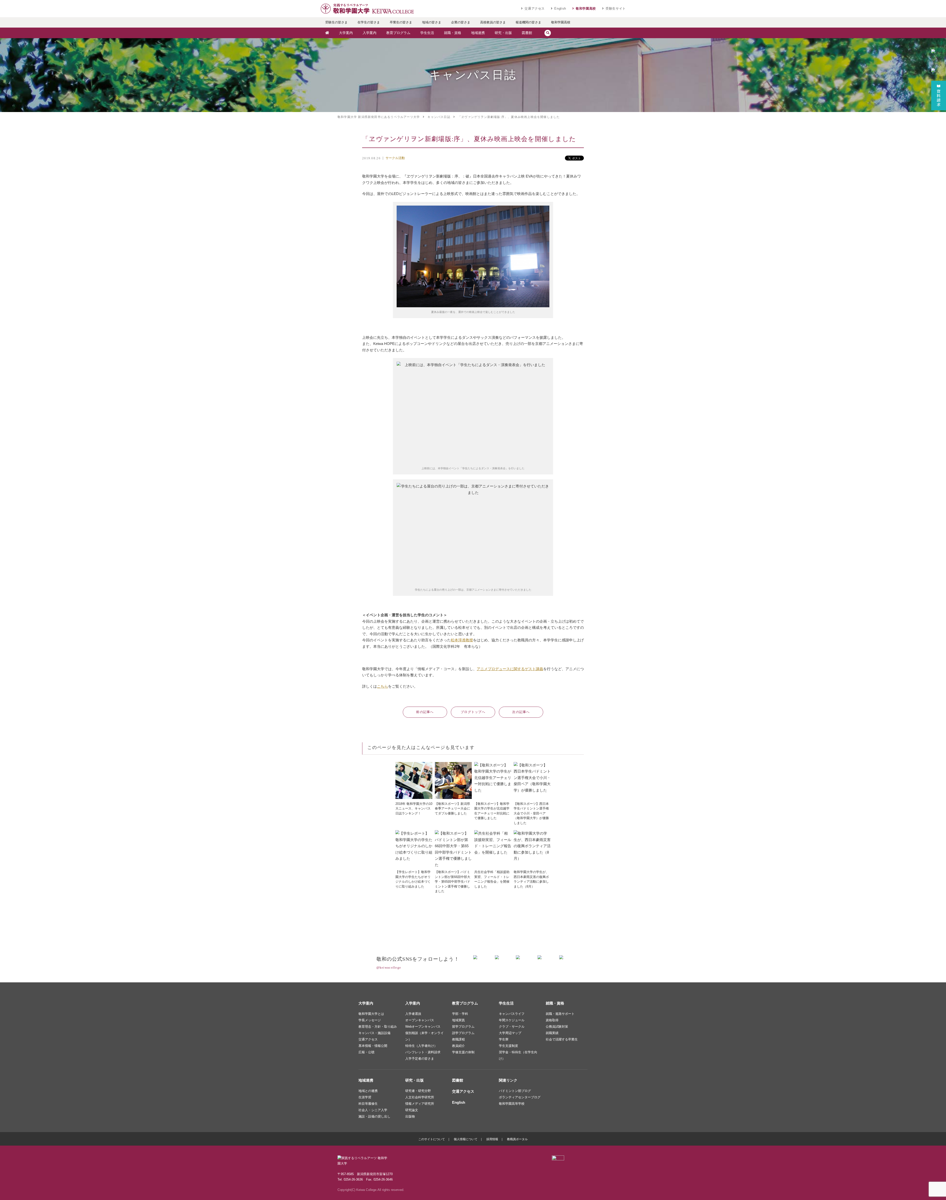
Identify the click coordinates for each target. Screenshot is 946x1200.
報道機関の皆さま (528, 22)
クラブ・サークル (511, 1026)
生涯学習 (364, 1097)
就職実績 (552, 1033)
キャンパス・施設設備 (374, 1033)
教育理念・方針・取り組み (377, 1026)
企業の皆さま (460, 22)
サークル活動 (395, 158)
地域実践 (458, 1020)
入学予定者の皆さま (419, 1058)
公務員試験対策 (557, 1026)
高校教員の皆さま (493, 22)
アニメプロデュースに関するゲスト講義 (510, 669)
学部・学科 (460, 1014)
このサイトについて (431, 1139)
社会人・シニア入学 (372, 1110)
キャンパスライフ (511, 1014)
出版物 (410, 1116)
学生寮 (503, 1039)
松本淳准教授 (462, 640)
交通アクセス (534, 8)
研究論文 (411, 1110)
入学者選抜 (413, 1014)
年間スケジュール (511, 1020)
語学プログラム (463, 1033)
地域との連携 (368, 1091)
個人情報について (465, 1139)
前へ (425, 712)
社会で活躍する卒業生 (562, 1039)
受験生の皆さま (336, 22)
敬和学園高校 (586, 8)
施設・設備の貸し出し (374, 1116)
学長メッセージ (369, 1020)
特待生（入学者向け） (421, 1046)
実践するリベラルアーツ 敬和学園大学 (367, 8)
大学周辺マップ (510, 1033)
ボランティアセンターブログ (520, 1097)
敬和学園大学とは (371, 1014)
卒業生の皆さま (401, 22)
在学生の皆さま (368, 22)
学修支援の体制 (463, 1052)
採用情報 (492, 1139)
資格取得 (552, 1020)
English (560, 8)
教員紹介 (458, 1046)
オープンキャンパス (419, 1020)
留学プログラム (463, 1026)
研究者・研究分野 (418, 1091)
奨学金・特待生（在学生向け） (518, 1055)
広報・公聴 (366, 1052)
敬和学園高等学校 (511, 1103)
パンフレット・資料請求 (422, 1052)
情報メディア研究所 (419, 1103)
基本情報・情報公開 (372, 1046)
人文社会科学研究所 (419, 1097)
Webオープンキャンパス (422, 1026)
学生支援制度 (508, 1046)
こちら (382, 686)
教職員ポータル (517, 1139)
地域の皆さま (431, 22)
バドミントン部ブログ (515, 1091)
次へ (521, 712)
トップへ (473, 712)
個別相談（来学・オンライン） (424, 1036)
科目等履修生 (368, 1103)
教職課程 (458, 1039)
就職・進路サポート (560, 1014)
